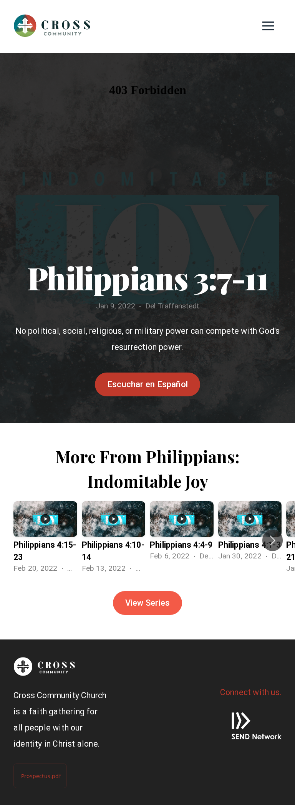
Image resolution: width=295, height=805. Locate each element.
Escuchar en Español (147, 384)
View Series (147, 603)
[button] (272, 540)
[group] (45, 540)
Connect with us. (251, 692)
